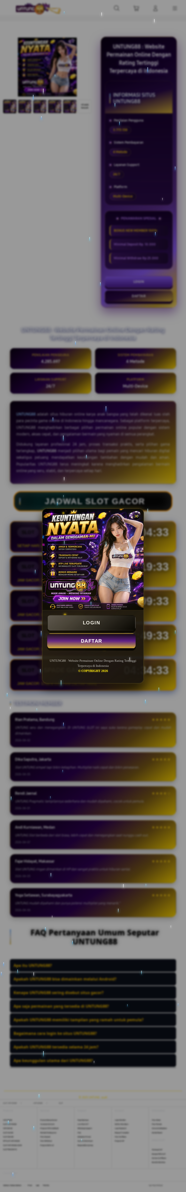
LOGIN (91, 622)
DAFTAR (91, 641)
